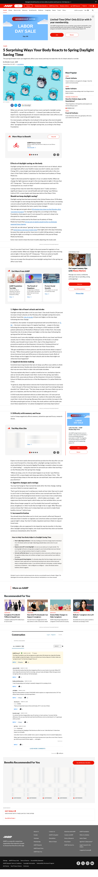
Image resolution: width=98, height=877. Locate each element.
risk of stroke (28, 317)
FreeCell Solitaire (71, 113)
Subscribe (79, 284)
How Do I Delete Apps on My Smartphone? (75, 100)
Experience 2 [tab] (32, 452)
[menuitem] (5, 11)
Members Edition (64, 6)
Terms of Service (24, 860)
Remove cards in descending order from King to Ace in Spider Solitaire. (79, 92)
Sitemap (5, 860)
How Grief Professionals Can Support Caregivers (37, 616)
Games (67, 76)
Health (5, 46)
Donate (36, 835)
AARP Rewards (76, 6)
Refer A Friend (53, 841)
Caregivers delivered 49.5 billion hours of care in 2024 (14, 620)
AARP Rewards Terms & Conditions (12, 863)
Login (90, 5)
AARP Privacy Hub (14, 860)
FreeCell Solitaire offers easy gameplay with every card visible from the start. (78, 116)
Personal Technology (71, 96)
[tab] (18, 646)
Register (85, 5)
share (60, 662)
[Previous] (54, 154)
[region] (37, 694)
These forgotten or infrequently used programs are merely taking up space (78, 104)
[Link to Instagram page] (87, 863)
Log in (48, 634)
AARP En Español (53, 835)
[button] (92, 10)
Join (57, 35)
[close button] (93, 16)
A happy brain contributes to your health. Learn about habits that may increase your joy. (33, 292)
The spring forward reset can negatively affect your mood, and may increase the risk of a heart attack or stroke (41, 58)
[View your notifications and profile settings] (62, 646)
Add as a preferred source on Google (29, 105)
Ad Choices (6, 866)
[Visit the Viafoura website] (60, 753)
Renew (72, 35)
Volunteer (36, 838)
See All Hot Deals (10, 818)
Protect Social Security (50, 287)
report (59, 677)
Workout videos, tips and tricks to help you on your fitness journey (41, 145)
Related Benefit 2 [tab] (32, 155)
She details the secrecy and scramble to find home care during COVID (83, 620)
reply (14, 662)
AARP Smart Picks (53, 6)
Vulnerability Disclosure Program (45, 863)
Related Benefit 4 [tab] (35, 155)
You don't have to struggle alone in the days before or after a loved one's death (37, 620)
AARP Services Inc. (69, 845)
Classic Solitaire (71, 78)
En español (20, 64)
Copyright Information (29, 863)
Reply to (17, 703)
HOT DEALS (9, 811)
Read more (60, 741)
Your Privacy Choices (16, 866)
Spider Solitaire (71, 88)
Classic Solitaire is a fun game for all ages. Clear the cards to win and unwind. (78, 81)
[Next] (57, 154)
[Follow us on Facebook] (78, 863)
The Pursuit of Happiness (32, 287)
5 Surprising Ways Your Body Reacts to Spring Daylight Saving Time (48, 52)
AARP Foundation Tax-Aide (15, 287)
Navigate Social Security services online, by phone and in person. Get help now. (47, 2)
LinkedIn (19, 105)
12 (27, 697)
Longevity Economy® (85, 850)
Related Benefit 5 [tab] (37, 155)
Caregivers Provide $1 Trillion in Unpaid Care (12, 616)
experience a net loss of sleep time (25, 230)
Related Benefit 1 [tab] (30, 155)
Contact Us (52, 831)
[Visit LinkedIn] (92, 863)
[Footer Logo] (13, 837)
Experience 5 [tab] (37, 452)
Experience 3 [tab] (33, 452)
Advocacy (53, 612)
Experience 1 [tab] (30, 452)
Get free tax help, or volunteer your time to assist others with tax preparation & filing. (14, 292)
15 (28, 662)
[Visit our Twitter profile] (83, 863)
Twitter (15, 105)
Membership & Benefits (41, 6)
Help (85, 10)
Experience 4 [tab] (35, 452)
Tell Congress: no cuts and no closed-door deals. (51, 290)
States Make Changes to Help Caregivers (58, 616)
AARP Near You (38, 851)
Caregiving (7, 612)
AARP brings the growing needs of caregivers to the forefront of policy (59, 620)
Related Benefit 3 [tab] (33, 155)
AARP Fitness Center (34, 143)
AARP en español (78, 10)
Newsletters (52, 838)
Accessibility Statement (37, 860)
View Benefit (30, 147)
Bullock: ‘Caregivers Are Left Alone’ (83, 616)
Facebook (12, 105)
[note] (33, 102)
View (10, 297)
